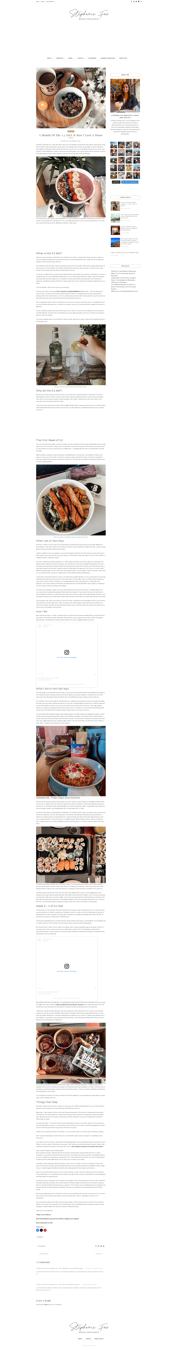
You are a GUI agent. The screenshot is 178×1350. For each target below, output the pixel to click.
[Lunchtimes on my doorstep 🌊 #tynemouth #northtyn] (113, 160)
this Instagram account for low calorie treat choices (87, 1146)
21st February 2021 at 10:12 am (94, 1268)
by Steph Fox (64, 141)
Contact (43, 1)
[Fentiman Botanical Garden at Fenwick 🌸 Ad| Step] (113, 152)
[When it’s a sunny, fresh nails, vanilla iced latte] (121, 152)
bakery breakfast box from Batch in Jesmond (69, 1004)
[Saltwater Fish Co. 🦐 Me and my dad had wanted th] (113, 175)
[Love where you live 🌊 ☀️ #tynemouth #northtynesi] (129, 152)
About (37, 1)
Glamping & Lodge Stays (107, 58)
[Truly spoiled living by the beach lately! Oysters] (136, 145)
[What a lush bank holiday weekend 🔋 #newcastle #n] (121, 145)
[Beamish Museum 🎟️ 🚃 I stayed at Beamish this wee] (129, 160)
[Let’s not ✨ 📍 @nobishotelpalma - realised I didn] (129, 145)
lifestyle (39, 1237)
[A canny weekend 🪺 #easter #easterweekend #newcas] (121, 175)
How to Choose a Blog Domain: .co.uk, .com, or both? (129, 204)
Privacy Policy (99, 1338)
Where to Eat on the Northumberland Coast (124, 291)
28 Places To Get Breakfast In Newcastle (123, 271)
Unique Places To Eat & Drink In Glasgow (123, 278)
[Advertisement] (89, 42)
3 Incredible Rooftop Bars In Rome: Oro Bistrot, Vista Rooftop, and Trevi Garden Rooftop (123, 287)
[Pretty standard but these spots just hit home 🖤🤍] (113, 168)
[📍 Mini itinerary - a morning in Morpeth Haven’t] (129, 175)
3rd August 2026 (125, 232)
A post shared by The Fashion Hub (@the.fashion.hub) (67, 684)
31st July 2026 (124, 246)
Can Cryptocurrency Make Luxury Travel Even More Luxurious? (130, 216)
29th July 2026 (114, 255)
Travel (70, 58)
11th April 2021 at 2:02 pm (89, 1284)
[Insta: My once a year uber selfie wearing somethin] (136, 175)
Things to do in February (43, 1214)
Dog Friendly (92, 58)
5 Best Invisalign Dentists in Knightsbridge (124, 252)
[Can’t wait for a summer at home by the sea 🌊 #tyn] (121, 168)
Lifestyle (80, 58)
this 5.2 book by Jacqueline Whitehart (68, 291)
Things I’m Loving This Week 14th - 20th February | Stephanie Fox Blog (59, 1268)
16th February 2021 (75, 141)
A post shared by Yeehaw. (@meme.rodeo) (67, 998)
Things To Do (123, 58)
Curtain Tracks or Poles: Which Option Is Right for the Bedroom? (129, 228)
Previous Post (45, 1253)
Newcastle (59, 58)
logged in (47, 1304)
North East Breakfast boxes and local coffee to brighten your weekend (57, 1218)
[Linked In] (103, 1246)
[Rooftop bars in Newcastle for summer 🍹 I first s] (136, 168)
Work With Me (50, 1)
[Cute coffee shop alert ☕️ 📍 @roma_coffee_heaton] (136, 160)
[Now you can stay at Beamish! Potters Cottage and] (121, 160)
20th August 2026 (125, 208)
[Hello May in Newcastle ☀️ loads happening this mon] (136, 152)
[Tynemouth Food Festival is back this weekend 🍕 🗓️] (113, 145)
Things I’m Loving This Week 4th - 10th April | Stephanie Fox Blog (58, 1284)
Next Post (98, 1253)
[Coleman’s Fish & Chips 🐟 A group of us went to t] (129, 168)
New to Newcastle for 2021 (44, 1223)
